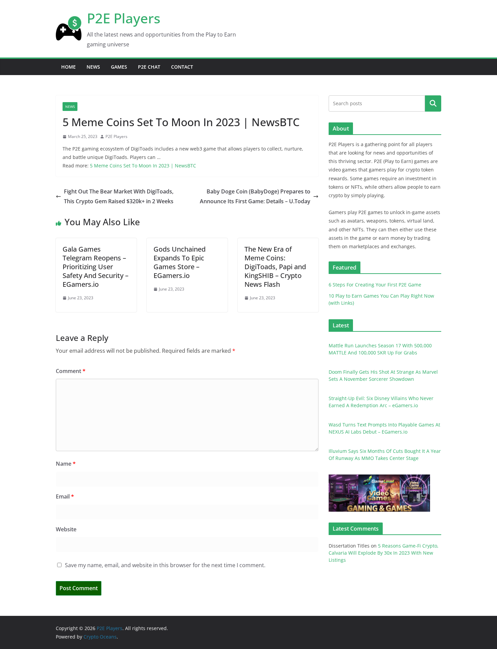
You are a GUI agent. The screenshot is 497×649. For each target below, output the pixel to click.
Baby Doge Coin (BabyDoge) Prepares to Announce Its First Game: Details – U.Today (255, 196)
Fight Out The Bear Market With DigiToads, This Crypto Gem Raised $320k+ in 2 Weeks (118, 196)
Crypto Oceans (100, 636)
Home (68, 67)
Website (66, 529)
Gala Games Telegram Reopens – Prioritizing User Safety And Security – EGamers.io (95, 267)
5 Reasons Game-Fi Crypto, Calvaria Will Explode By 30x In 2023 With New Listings (384, 552)
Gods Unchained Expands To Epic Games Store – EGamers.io (179, 262)
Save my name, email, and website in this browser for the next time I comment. (165, 565)
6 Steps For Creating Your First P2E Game (375, 284)
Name (66, 463)
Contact (182, 67)
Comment (71, 371)
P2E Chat (149, 67)
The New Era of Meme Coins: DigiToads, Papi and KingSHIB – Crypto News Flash (275, 267)
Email (65, 496)
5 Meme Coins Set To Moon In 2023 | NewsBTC (143, 165)
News (93, 67)
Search (433, 103)
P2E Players (123, 18)
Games (119, 67)
